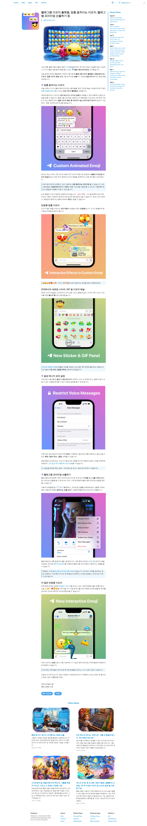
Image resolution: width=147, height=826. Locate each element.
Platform (111, 813)
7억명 (68, 67)
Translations (112, 819)
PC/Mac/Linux (95, 816)
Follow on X (125, 3)
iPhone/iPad (77, 816)
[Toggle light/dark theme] (144, 2)
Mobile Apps (78, 813)
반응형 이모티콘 (65, 586)
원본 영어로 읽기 (49, 20)
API (36, 3)
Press (62, 821)
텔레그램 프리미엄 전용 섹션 (63, 571)
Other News (73, 703)
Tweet (58, 693)
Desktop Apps (95, 813)
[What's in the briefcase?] (73, 525)
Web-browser (95, 821)
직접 (90, 561)
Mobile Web (77, 821)
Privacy (63, 819)
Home (16, 3)
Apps (30, 3)
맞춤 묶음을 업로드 (48, 91)
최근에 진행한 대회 (49, 367)
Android (76, 819)
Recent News (115, 12)
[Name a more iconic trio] (73, 330)
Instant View (112, 821)
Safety (43, 3)
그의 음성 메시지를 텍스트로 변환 (60, 463)
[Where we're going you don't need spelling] (73, 246)
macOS (92, 819)
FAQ (23, 3)
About (63, 813)
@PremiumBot (59, 564)
